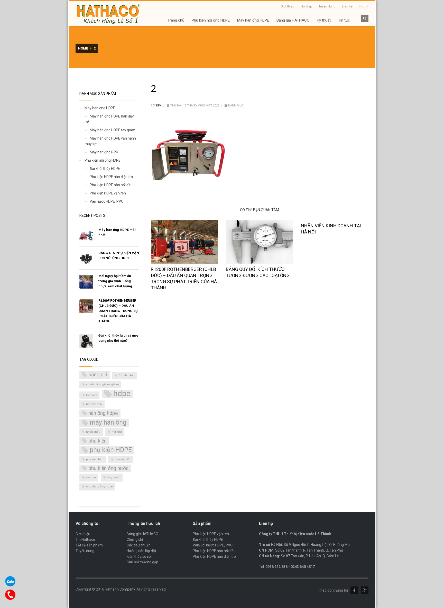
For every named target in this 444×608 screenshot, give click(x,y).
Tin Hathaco (85, 539)
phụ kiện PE (122, 459)
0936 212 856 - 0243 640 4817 (290, 567)
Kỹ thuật (324, 20)
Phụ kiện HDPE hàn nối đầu (111, 185)
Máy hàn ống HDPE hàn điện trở (110, 119)
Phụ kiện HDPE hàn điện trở (111, 177)
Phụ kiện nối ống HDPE (211, 20)
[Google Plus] (364, 590)
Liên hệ (347, 6)
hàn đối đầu (94, 404)
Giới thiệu (287, 6)
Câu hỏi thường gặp (142, 562)
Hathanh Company (120, 589)
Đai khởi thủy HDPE (105, 168)
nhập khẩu (93, 432)
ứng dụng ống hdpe (99, 486)
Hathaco (91, 395)
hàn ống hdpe (103, 413)
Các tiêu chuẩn (139, 545)
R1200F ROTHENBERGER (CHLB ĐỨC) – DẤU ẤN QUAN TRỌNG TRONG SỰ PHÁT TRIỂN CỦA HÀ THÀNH (118, 311)
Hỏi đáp (306, 6)
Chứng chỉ (135, 539)
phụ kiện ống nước (108, 468)
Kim (159, 105)
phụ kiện (97, 441)
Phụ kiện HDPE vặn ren (108, 193)
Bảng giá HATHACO (292, 20)
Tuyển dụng (327, 6)
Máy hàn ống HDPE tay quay (112, 130)
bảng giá (97, 375)
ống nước (113, 477)
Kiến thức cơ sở (139, 556)
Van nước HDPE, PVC (106, 201)
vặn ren (91, 477)
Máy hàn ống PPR (104, 152)
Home (83, 48)
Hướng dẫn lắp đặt (141, 551)
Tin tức (344, 20)
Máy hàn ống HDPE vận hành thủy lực (110, 141)
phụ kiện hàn (94, 459)
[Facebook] (354, 590)
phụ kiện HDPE (111, 450)
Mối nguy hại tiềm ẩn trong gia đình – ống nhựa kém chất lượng (115, 281)
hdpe (122, 394)
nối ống (117, 432)
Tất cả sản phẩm (89, 545)
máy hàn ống (108, 422)
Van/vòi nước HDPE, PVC (213, 545)
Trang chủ (176, 20)
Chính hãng (127, 375)
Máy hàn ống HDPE (253, 20)
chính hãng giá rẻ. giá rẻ (102, 384)
